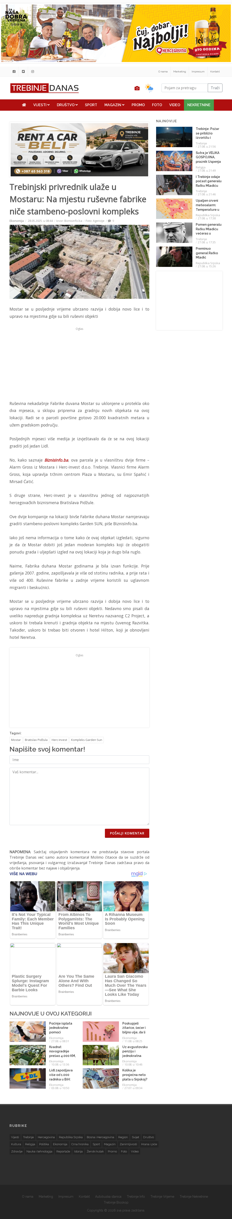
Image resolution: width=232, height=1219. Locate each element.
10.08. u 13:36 (60, 1064)
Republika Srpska (208, 215)
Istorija (78, 1151)
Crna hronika (80, 1144)
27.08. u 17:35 (207, 242)
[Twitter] (23, 72)
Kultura (16, 1144)
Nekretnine (198, 105)
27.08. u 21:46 (207, 194)
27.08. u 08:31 (60, 1041)
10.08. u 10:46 (133, 1064)
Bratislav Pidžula (36, 740)
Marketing (179, 71)
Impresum (198, 71)
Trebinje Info (136, 1196)
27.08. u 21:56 (207, 146)
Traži (215, 87)
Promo (138, 105)
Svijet (135, 1137)
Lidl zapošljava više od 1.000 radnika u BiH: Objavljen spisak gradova (62, 1079)
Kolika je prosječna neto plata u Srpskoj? (134, 1074)
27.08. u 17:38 (207, 218)
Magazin (113, 105)
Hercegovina (46, 1137)
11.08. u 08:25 (133, 1041)
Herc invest (59, 740)
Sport (91, 105)
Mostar (16, 740)
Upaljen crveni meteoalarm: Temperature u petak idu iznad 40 (208, 209)
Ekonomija (17, 221)
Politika (44, 1144)
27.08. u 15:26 (207, 266)
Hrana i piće (149, 1144)
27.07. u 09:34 (133, 1088)
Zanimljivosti (128, 1144)
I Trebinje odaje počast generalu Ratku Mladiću (209, 181)
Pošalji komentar (127, 833)
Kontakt (215, 71)
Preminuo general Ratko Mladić (207, 253)
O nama (163, 71)
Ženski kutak (95, 1151)
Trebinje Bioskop (116, 1202)
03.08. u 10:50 (60, 1088)
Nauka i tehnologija (39, 1151)
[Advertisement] (79, 363)
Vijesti (40, 105)
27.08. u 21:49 (207, 170)
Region (123, 1137)
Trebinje (201, 143)
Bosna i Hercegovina (100, 1137)
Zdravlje (16, 1151)
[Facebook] (14, 72)
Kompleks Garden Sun (86, 740)
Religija (200, 167)
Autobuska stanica (108, 1196)
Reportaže (63, 1151)
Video (174, 105)
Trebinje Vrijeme (162, 1196)
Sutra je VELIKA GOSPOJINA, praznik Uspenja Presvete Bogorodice (208, 161)
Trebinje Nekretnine (194, 1196)
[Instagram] (32, 72)
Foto (157, 105)
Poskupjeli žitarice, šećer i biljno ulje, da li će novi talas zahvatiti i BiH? (134, 1032)
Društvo (66, 105)
